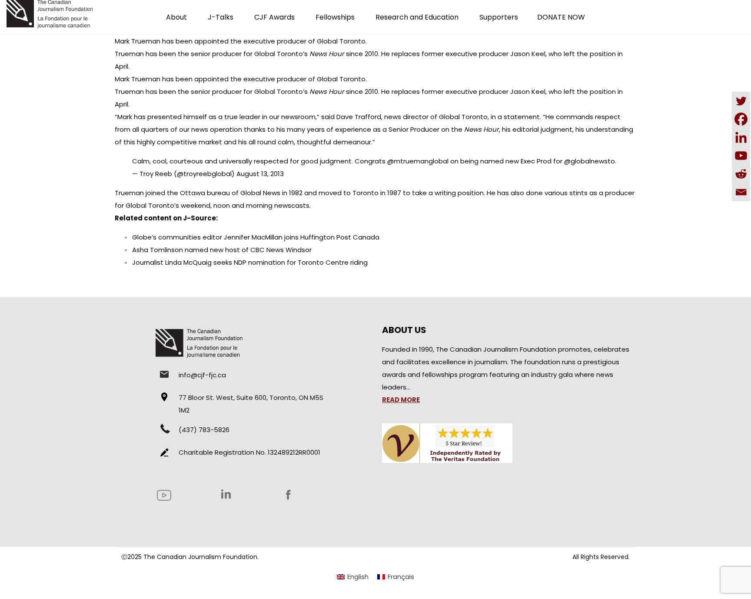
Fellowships (335, 17)
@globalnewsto (589, 161)
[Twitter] (741, 101)
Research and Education (417, 17)
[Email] (741, 192)
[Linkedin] (741, 137)
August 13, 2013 (260, 173)
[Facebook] (741, 119)
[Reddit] (741, 174)
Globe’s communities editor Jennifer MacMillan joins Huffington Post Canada (255, 237)
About (176, 17)
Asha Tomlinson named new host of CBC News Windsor (222, 249)
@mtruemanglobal (418, 161)
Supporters (498, 17)
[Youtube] (741, 155)
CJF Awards (274, 17)
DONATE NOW (561, 17)
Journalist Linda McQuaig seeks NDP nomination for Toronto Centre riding (250, 262)
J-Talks (220, 17)
